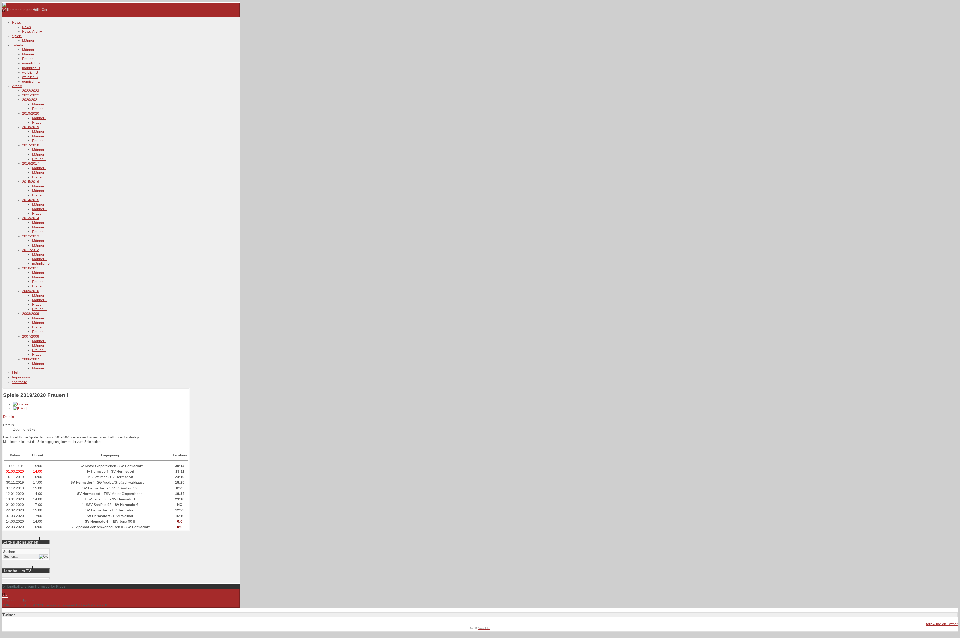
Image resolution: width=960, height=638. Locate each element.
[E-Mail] (20, 409)
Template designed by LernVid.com (73, 605)
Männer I (29, 40)
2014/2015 (30, 200)
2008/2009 (30, 314)
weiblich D (30, 77)
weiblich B (30, 72)
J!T (106, 605)
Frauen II (39, 286)
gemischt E (31, 81)
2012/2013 (30, 236)
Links (16, 373)
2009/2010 (30, 291)
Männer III (40, 136)
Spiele (17, 36)
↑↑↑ (5, 596)
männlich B (31, 63)
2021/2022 (30, 95)
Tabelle (18, 45)
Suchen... (10, 552)
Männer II (30, 54)
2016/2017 (30, 163)
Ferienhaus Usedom (18, 601)
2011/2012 (30, 250)
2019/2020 (30, 113)
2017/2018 (30, 145)
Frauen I (29, 59)
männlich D (31, 68)
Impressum (21, 377)
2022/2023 (30, 91)
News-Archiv (32, 31)
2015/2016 (30, 182)
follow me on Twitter (942, 624)
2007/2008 (30, 336)
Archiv (17, 86)
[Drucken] (21, 404)
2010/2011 (30, 268)
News (16, 22)
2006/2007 (30, 359)
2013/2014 (30, 218)
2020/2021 (30, 100)
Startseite (19, 382)
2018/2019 (30, 127)
